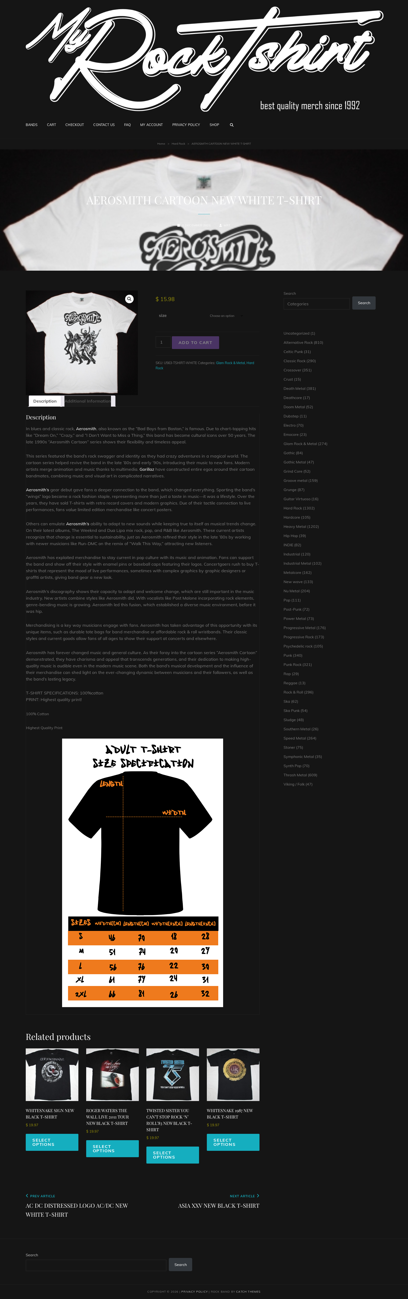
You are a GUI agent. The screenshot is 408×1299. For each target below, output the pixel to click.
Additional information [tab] (87, 401)
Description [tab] (45, 401)
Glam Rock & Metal (230, 363)
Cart (51, 125)
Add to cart (195, 342)
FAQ (127, 125)
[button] (129, 299)
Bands (32, 125)
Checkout (74, 125)
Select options (43, 1142)
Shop (214, 125)
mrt (227, 225)
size (163, 315)
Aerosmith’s (37, 489)
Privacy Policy (186, 125)
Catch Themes (248, 1291)
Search (290, 293)
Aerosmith (86, 428)
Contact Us (104, 125)
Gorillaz (147, 469)
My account (151, 125)
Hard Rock (178, 143)
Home (161, 143)
